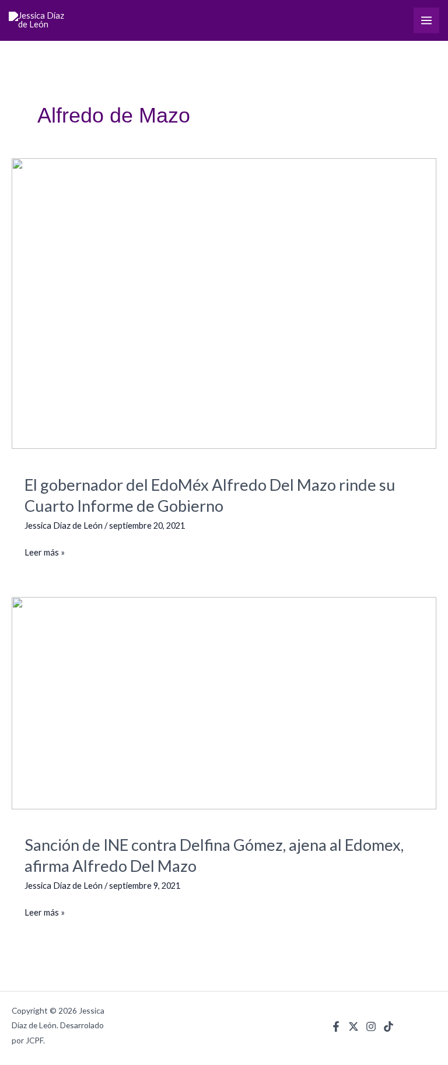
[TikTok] (388, 1026)
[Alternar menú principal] (426, 20)
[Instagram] (371, 1026)
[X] (353, 1026)
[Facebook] (336, 1026)
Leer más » (44, 550)
